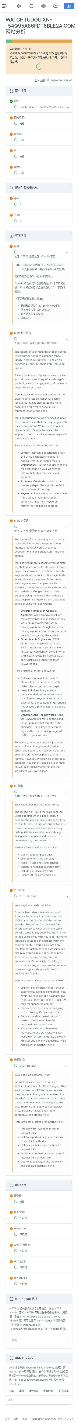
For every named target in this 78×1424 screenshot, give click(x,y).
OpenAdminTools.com (43, 1419)
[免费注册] (69, 6)
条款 (24, 1419)
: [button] (17, 246)
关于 (7, 1419)
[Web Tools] (32, 6)
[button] (42, 254)
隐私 (15, 1419)
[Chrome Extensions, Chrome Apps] (20, 6)
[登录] (56, 6)
